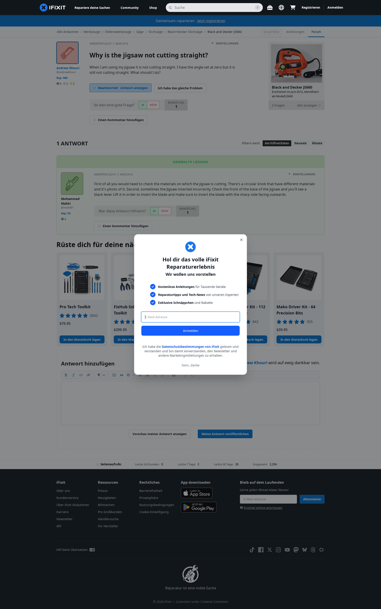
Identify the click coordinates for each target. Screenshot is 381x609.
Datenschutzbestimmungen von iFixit (190, 346)
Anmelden (190, 331)
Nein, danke (191, 365)
